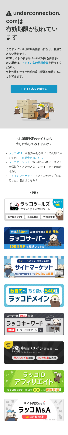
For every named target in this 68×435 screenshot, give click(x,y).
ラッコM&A (15, 153)
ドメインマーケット (20, 175)
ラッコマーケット (19, 162)
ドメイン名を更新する (34, 88)
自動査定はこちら (32, 157)
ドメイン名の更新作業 (35, 62)
